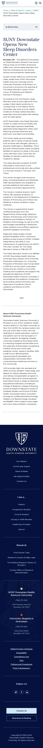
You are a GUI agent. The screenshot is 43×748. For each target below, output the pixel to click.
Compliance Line (21, 657)
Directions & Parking (21, 718)
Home (6, 10)
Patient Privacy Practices (21, 649)
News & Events (17, 10)
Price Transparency (21, 668)
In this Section (12, 27)
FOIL (22, 660)
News (28, 10)
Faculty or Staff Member (21, 519)
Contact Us (21, 481)
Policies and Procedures (21, 664)
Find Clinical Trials (22, 553)
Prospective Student (21, 510)
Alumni (21, 529)
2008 (35, 10)
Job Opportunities (21, 476)
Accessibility (21, 653)
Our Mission (21, 461)
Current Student (21, 514)
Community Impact (21, 466)
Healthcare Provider (21, 524)
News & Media (21, 471)
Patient (21, 504)
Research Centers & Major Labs (21, 558)
